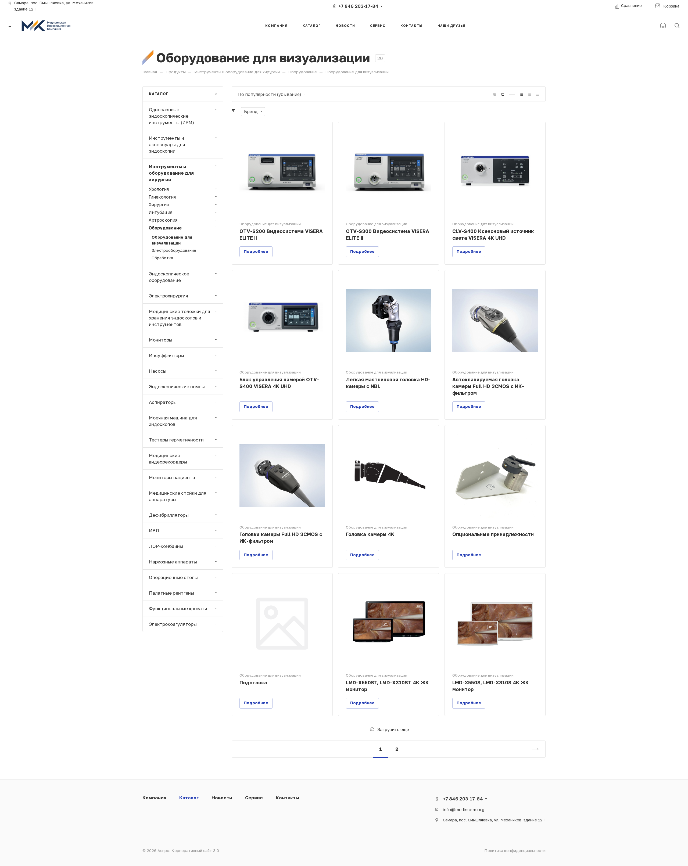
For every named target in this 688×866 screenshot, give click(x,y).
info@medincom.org (463, 809)
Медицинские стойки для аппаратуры (177, 496)
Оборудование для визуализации (172, 240)
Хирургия (159, 204)
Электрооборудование (174, 250)
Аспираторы (163, 402)
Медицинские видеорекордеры (168, 458)
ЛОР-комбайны (166, 546)
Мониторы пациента (172, 477)
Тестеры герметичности (176, 439)
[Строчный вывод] (529, 94)
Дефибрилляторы (169, 515)
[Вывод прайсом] (537, 94)
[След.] (533, 749)
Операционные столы (173, 577)
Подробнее (256, 251)
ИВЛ (154, 530)
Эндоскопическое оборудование (169, 277)
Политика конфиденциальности (515, 850)
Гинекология (162, 196)
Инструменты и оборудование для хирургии (171, 172)
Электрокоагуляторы (173, 624)
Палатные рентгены (171, 592)
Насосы (157, 370)
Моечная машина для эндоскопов (173, 421)
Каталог (189, 797)
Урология (159, 188)
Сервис (254, 797)
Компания (154, 797)
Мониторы (160, 339)
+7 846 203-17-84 (358, 6)
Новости (222, 797)
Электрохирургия (168, 295)
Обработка (162, 258)
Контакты (287, 797)
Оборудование (165, 227)
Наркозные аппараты (173, 561)
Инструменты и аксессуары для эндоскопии (167, 144)
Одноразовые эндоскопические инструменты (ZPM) (171, 115)
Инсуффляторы (166, 355)
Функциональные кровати (178, 608)
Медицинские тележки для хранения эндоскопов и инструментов (179, 317)
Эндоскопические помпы (177, 386)
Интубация (160, 212)
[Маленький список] (495, 94)
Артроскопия (163, 219)
